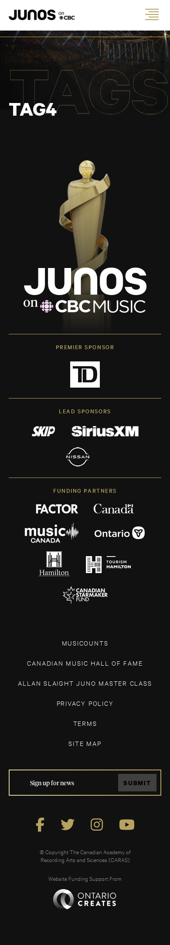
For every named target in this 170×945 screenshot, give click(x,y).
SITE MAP (84, 743)
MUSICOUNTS (85, 643)
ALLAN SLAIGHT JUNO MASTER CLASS (85, 683)
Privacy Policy (85, 703)
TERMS (85, 723)
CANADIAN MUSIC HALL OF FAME (85, 663)
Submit (137, 783)
